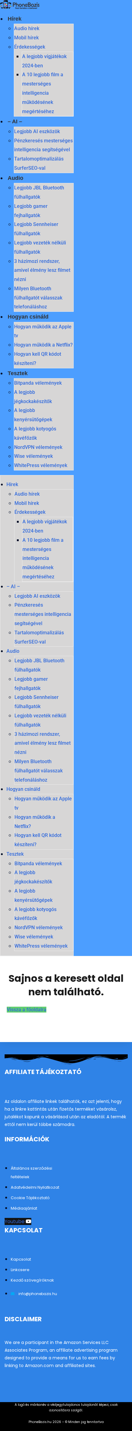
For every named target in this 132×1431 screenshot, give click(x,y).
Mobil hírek (26, 38)
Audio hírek (26, 28)
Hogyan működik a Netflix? (43, 345)
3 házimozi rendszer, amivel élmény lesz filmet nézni (42, 270)
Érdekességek (29, 47)
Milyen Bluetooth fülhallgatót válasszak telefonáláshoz (38, 298)
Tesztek (18, 373)
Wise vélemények (33, 456)
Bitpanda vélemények (38, 383)
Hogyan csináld (28, 317)
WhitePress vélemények (40, 465)
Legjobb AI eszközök (37, 131)
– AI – (15, 121)
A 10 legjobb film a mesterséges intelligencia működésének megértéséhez (42, 93)
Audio (15, 178)
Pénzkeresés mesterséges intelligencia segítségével (42, 614)
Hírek (14, 19)
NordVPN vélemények (38, 447)
